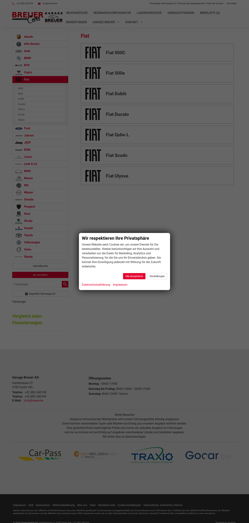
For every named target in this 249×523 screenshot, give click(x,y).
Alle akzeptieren (134, 276)
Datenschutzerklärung (96, 284)
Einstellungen (157, 276)
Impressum (120, 284)
